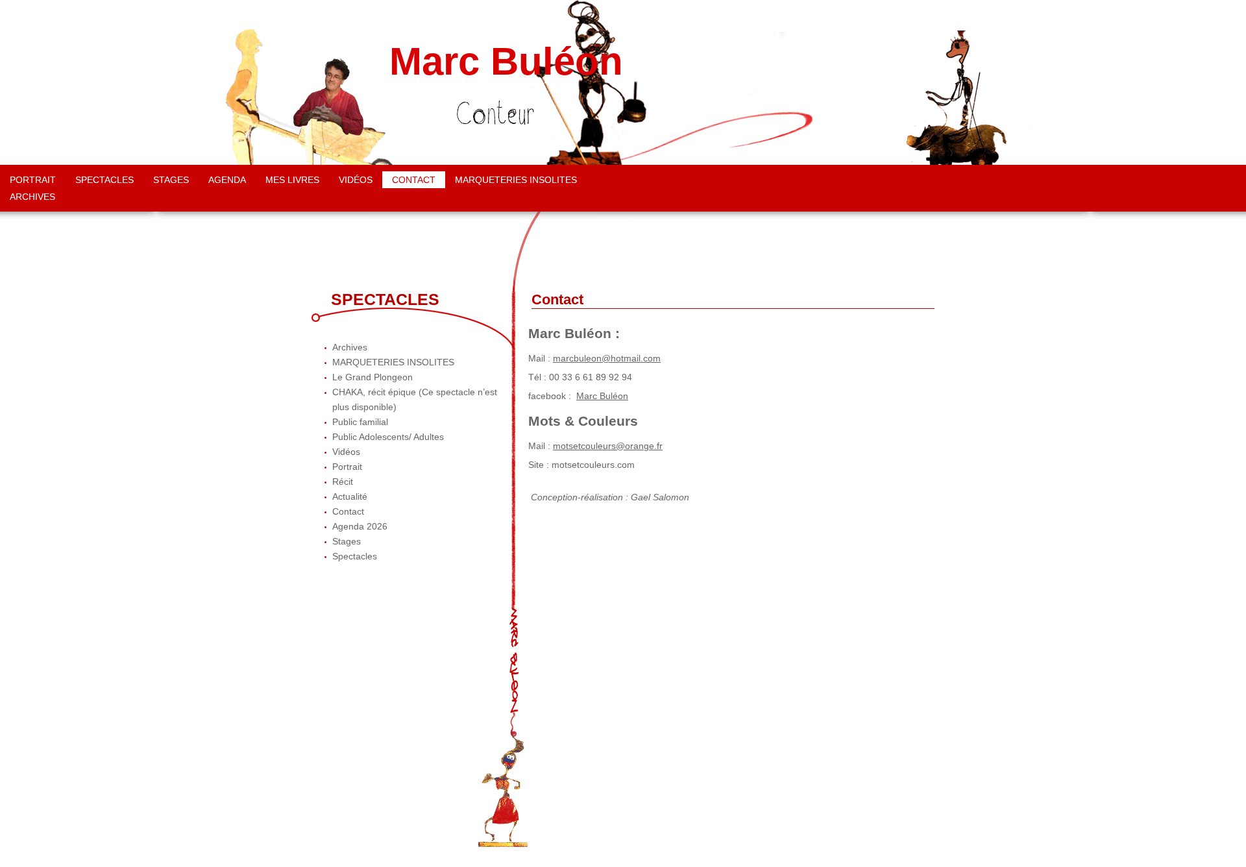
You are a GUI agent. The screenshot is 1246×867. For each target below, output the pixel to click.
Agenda (227, 180)
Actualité (349, 496)
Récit (342, 481)
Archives (32, 196)
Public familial (360, 422)
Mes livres (292, 180)
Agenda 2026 (359, 526)
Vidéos (356, 180)
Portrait (33, 180)
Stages (171, 180)
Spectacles (104, 180)
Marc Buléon (506, 61)
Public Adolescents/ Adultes (388, 437)
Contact (413, 180)
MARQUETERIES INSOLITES (516, 180)
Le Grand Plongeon (372, 377)
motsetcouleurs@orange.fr (608, 446)
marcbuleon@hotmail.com (607, 358)
